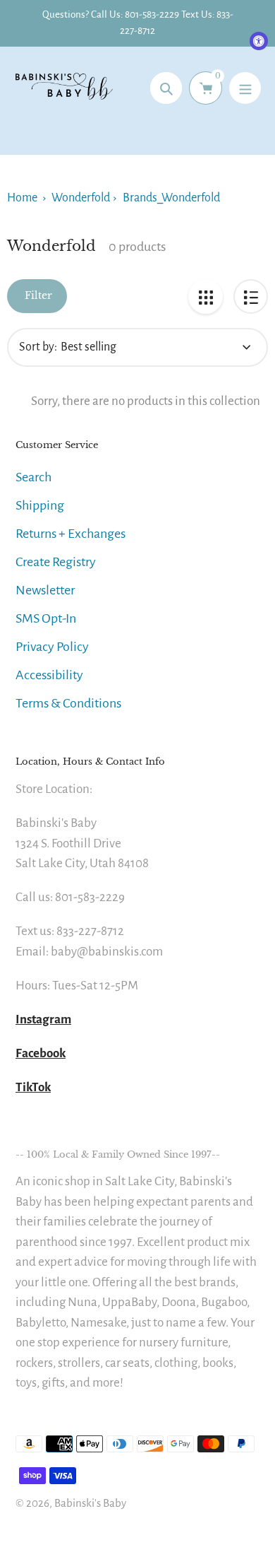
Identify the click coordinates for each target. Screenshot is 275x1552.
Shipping (40, 505)
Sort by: (38, 347)
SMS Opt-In (46, 618)
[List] (250, 296)
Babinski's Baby (90, 1503)
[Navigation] (245, 88)
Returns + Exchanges (71, 534)
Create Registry (56, 562)
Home (22, 198)
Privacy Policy (52, 647)
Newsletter (45, 590)
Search (33, 477)
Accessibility (49, 675)
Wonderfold (80, 198)
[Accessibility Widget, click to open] (259, 41)
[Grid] (205, 296)
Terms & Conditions (68, 703)
